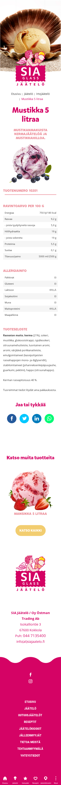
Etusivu (5, 783)
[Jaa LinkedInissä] (36, 418)
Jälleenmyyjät (30, 735)
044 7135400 (34, 635)
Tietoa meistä (30, 742)
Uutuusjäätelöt (30, 715)
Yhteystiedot (30, 755)
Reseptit (35, 783)
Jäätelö (15, 783)
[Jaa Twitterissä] (24, 418)
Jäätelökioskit (46, 783)
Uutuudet (25, 783)
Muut (56, 783)
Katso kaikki (30, 530)
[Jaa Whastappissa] (49, 418)
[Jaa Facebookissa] (11, 418)
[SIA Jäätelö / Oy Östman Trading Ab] (30, 85)
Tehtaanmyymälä (30, 748)
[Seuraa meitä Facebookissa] (30, 675)
